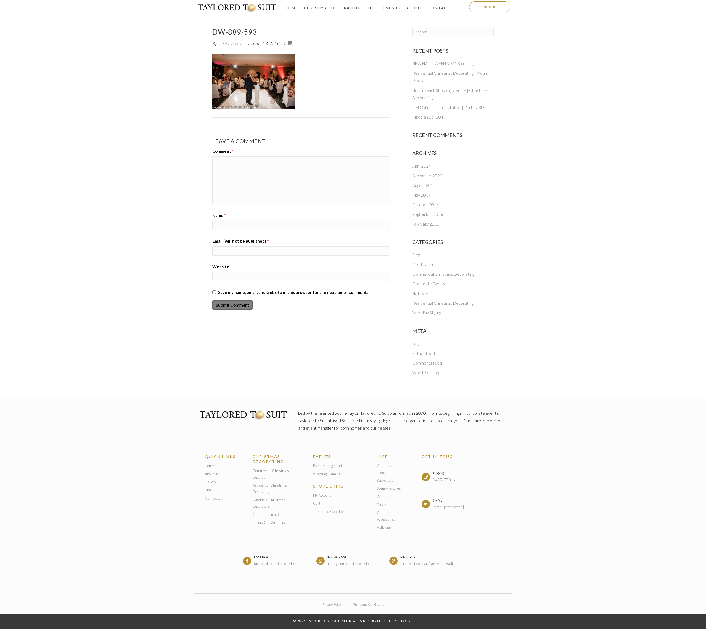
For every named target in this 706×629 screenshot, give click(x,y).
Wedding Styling (426, 312)
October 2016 (425, 204)
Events (392, 8)
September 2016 (427, 214)
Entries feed (423, 353)
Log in (417, 343)
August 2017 (424, 185)
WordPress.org (426, 372)
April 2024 (421, 166)
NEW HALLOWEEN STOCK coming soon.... (449, 63)
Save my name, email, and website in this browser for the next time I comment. (293, 292)
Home (291, 8)
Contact (439, 8)
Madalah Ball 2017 (429, 116)
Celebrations (424, 264)
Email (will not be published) (240, 241)
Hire (372, 8)
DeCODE (405, 620)
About (414, 8)
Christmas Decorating (332, 8)
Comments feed (427, 362)
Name (219, 215)
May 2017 (421, 194)
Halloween (422, 293)
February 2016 (425, 223)
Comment (223, 151)
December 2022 (427, 175)
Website (220, 266)
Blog (416, 254)
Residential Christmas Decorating (443, 303)
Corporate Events (428, 283)
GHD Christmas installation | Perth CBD (448, 107)
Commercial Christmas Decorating (443, 274)
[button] (489, 6)
